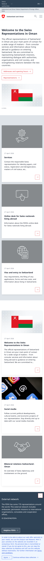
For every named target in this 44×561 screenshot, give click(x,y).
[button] (40, 495)
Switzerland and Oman (15, 17)
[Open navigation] (41, 16)
